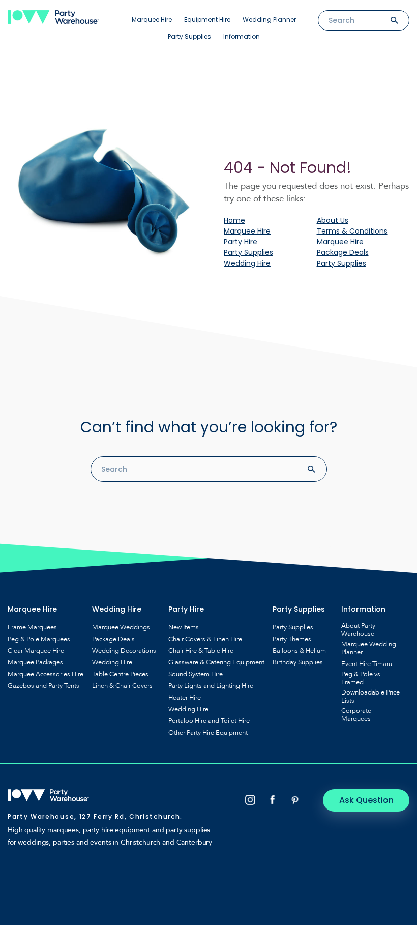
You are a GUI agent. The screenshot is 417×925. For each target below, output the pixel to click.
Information (241, 36)
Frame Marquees (32, 627)
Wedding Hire (247, 263)
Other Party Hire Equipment (208, 733)
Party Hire (240, 242)
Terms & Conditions (352, 231)
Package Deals (343, 252)
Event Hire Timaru (366, 664)
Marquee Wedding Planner (368, 648)
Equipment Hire (207, 19)
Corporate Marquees (356, 715)
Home (234, 220)
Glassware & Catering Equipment (216, 662)
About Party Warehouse (358, 630)
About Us (332, 220)
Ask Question (366, 800)
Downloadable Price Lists (370, 696)
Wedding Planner (269, 19)
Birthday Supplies (298, 662)
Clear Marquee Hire (36, 651)
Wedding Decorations (124, 651)
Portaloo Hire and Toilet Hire (209, 721)
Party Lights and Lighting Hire (210, 686)
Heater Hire (184, 697)
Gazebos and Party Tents (43, 686)
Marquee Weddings (121, 627)
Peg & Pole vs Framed (360, 678)
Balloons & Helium (299, 651)
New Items (183, 627)
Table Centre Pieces (120, 674)
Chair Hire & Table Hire (200, 651)
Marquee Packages (35, 662)
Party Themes (292, 639)
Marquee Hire (152, 19)
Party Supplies (189, 36)
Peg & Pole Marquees (39, 639)
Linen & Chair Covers (122, 686)
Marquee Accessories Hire (45, 674)
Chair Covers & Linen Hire (205, 639)
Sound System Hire (195, 674)
